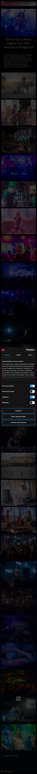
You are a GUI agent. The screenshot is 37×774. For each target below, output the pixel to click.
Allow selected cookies (18, 416)
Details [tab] (18, 355)
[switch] (32, 391)
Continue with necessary (18, 422)
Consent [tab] (6, 355)
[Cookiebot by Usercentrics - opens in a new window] (27, 350)
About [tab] (30, 355)
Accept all (18, 410)
